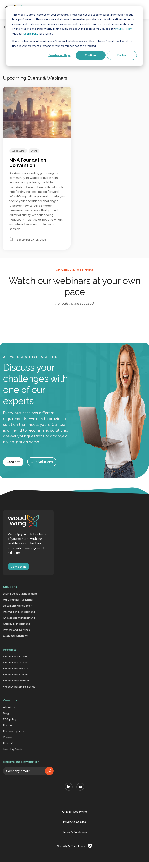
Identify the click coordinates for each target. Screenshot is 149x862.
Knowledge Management (19, 617)
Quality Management (16, 623)
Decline (121, 55)
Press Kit (9, 743)
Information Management (19, 611)
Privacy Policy (123, 28)
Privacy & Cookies (74, 822)
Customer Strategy (15, 635)
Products (9, 649)
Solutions (10, 587)
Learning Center (13, 749)
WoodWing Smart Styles (19, 686)
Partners (8, 725)
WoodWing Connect (16, 680)
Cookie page (30, 33)
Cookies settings (59, 55)
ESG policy (9, 719)
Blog (6, 713)
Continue (90, 55)
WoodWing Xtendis (15, 674)
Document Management (18, 605)
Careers (8, 737)
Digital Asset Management (20, 593)
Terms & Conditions (74, 832)
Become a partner (14, 731)
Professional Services (16, 629)
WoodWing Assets (15, 662)
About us (9, 707)
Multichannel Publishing (18, 599)
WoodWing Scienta (15, 668)
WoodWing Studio (15, 656)
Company (10, 700)
